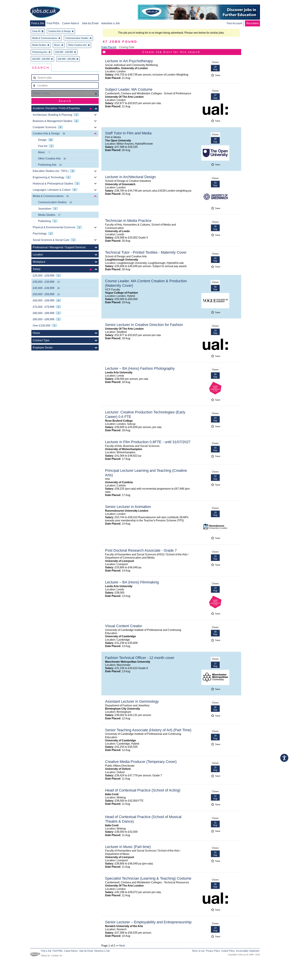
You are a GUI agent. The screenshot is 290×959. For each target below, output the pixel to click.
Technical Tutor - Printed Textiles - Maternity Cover (145, 252)
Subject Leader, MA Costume (128, 89)
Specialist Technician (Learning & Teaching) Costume (148, 878)
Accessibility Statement (247, 951)
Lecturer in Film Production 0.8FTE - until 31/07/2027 (147, 442)
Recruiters (252, 23)
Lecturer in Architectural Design (130, 177)
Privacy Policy (213, 951)
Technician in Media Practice (128, 220)
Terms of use (198, 951)
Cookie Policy (228, 951)
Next (122, 945)
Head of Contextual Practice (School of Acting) (142, 790)
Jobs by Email (90, 23)
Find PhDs (53, 23)
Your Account (234, 23)
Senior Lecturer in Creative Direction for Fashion (144, 325)
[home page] (45, 12)
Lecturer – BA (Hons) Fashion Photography (140, 368)
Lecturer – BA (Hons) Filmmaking (132, 582)
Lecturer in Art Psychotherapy (129, 61)
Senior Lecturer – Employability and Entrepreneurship (148, 922)
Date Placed (108, 47)
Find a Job (37, 23)
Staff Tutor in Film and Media (128, 133)
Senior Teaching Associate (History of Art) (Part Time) (148, 730)
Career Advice (70, 23)
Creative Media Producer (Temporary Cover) (141, 762)
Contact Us (56, 955)
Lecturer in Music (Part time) (128, 847)
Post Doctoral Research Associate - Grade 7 (141, 550)
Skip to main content (13, 3)
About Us (45, 955)
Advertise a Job (110, 23)
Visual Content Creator (123, 626)
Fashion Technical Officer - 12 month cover (139, 658)
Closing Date (126, 47)
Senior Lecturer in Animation (128, 507)
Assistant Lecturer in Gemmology (132, 701)
